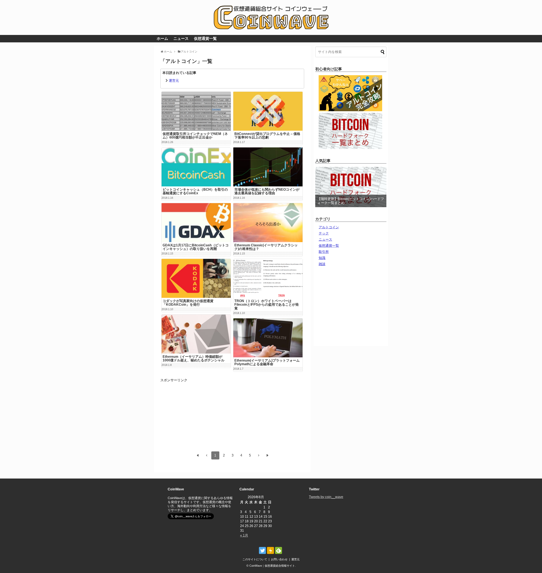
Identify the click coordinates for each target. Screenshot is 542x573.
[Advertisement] (195, 412)
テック (324, 233)
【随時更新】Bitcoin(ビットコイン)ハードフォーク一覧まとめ (350, 201)
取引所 (324, 252)
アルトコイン (329, 227)
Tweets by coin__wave (326, 497)
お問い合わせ (279, 559)
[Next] (259, 455)
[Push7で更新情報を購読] (270, 550)
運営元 (174, 80)
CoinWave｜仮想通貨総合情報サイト (272, 565)
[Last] (267, 455)
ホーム (162, 38)
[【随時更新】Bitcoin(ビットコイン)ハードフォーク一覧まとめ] (350, 187)
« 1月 (244, 535)
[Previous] (207, 455)
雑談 (322, 264)
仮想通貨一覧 (205, 38)
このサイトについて (254, 559)
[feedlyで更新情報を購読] (278, 550)
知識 (322, 258)
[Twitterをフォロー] (262, 550)
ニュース (181, 38)
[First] (198, 455)
